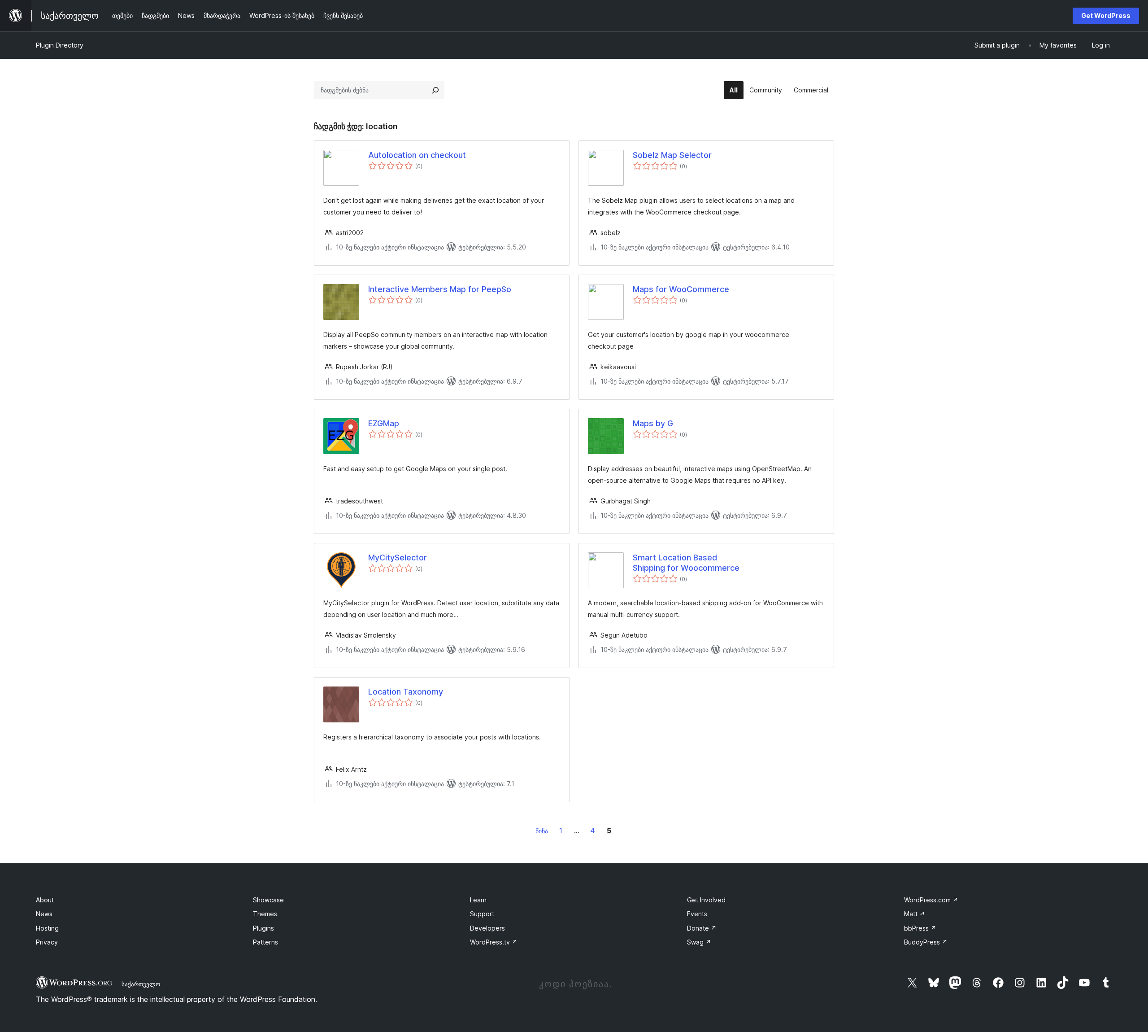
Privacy (47, 942)
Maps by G (653, 423)
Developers (487, 928)
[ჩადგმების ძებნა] (435, 90)
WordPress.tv (493, 942)
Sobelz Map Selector (672, 155)
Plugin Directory (59, 45)
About (45, 900)
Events (697, 914)
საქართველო (141, 984)
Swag (699, 942)
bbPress (920, 928)
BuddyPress (926, 942)
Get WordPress (1106, 15)
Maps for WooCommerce (681, 289)
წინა (541, 831)
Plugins (263, 928)
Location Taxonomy (405, 691)
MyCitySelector (397, 557)
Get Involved (706, 900)
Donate (702, 928)
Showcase (268, 900)
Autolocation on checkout (417, 155)
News (44, 914)
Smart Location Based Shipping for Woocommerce (686, 563)
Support (482, 914)
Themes (265, 914)
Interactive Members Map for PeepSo (439, 289)
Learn (478, 900)
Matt (914, 914)
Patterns (265, 942)
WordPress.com (931, 900)
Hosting (47, 928)
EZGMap (383, 423)
